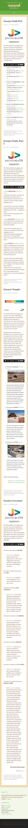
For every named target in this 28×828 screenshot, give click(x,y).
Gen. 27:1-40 (14, 95)
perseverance (16, 133)
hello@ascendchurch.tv (6, 813)
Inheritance (13, 493)
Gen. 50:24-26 (15, 98)
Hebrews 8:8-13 (10, 688)
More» (9, 799)
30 (16, 481)
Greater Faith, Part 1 (13, 142)
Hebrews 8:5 (9, 620)
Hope (20, 282)
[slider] (22, 64)
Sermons (19, 131)
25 (14, 481)
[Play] (5, 64)
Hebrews (6, 135)
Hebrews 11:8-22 (20, 85)
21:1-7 (9, 93)
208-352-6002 (7, 805)
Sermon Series (13, 131)
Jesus (22, 133)
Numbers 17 (11, 482)
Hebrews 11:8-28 (11, 83)
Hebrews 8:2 (9, 577)
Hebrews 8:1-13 (20, 771)
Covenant (12, 778)
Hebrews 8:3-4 (10, 594)
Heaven (10, 779)
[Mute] (18, 64)
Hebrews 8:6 (9, 647)
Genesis (10, 135)
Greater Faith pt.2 (13, 21)
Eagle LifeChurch (14, 5)
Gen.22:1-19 (17, 89)
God (14, 135)
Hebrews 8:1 (9, 555)
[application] (14, 64)
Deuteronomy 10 (19, 482)
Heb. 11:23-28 (19, 100)
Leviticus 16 (21, 481)
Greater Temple (12, 289)
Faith (11, 133)
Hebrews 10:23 (20, 219)
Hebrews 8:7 (9, 669)
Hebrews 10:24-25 (19, 243)
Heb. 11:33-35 (20, 109)
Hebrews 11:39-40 (11, 119)
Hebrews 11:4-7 (10, 69)
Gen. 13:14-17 (9, 89)
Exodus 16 (10, 481)
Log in (24, 824)
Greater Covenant (13, 500)
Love (11, 282)
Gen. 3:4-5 (21, 70)
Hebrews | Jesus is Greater (10, 132)
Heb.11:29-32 (19, 108)
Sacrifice (6, 495)
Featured (12, 490)
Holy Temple (12, 495)
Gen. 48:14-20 (14, 96)
